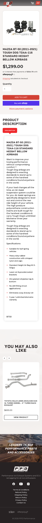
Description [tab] (10, 130)
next (9, 358)
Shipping (6, 79)
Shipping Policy (21, 495)
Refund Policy (21, 492)
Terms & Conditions (21, 490)
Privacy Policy (21, 500)
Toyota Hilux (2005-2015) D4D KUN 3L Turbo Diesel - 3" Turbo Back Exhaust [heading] (20, 403)
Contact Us (21, 503)
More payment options (21, 108)
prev (4, 358)
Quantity (7, 84)
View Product (21, 417)
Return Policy (21, 497)
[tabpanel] (21, 228)
